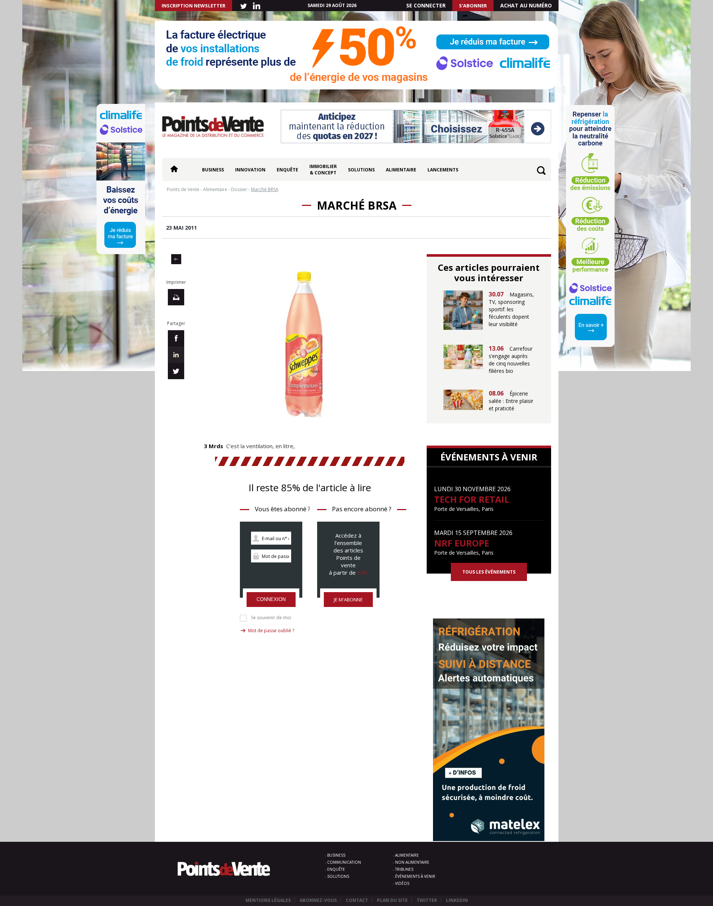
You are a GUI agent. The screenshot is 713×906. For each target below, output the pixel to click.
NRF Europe (461, 543)
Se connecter (426, 5)
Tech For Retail (471, 499)
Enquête (287, 170)
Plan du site (392, 900)
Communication (344, 862)
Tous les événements (488, 572)
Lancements (442, 170)
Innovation (250, 170)
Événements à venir (415, 876)
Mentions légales (268, 900)
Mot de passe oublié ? (271, 630)
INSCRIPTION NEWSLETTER (193, 5)
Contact (357, 900)
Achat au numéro (526, 5)
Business (213, 170)
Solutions (361, 170)
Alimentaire (401, 170)
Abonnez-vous (318, 900)
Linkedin (457, 900)
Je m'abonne (348, 599)
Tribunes (404, 869)
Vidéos (402, 883)
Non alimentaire (412, 862)
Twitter (427, 900)
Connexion (271, 599)
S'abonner (473, 5)
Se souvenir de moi (271, 618)
